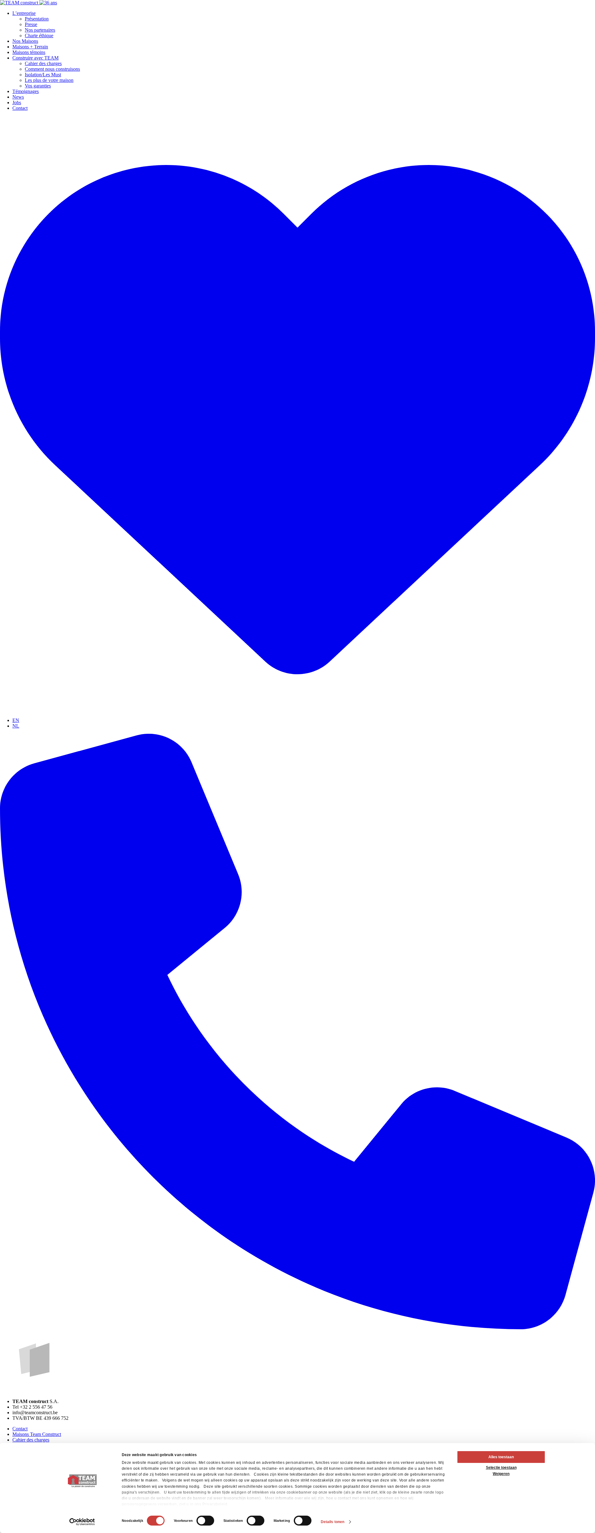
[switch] (205, 1521)
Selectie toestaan (501, 1467)
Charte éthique (39, 35)
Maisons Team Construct (36, 1434)
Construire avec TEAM (35, 57)
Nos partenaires (40, 30)
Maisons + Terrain (30, 46)
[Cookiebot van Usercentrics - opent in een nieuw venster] (82, 1522)
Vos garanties (38, 85)
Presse (31, 24)
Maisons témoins (28, 52)
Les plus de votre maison (49, 80)
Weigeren (501, 1474)
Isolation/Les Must (43, 74)
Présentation (37, 18)
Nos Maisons (25, 41)
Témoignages (25, 91)
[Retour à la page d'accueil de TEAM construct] (28, 2)
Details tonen (332, 1522)
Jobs (16, 102)
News (18, 97)
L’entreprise (24, 13)
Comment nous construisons (52, 69)
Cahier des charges (43, 63)
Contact (20, 108)
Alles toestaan (501, 1457)
